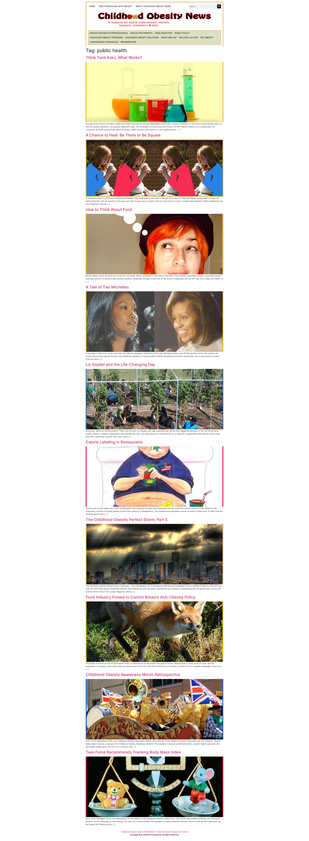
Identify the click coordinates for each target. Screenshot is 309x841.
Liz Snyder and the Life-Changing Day (120, 364)
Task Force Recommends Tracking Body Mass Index (133, 752)
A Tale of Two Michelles (107, 287)
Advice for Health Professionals (109, 33)
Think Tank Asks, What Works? (114, 57)
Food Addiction (163, 33)
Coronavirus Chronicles (104, 42)
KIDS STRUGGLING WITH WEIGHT (115, 6)
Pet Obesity (207, 37)
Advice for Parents (141, 33)
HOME (92, 6)
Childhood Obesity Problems (106, 37)
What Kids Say (169, 37)
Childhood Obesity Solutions (142, 37)
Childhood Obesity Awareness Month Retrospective (133, 674)
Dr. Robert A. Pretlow (179, 832)
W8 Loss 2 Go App (188, 37)
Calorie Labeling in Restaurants (114, 442)
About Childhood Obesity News (153, 6)
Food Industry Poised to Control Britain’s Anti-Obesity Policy (141, 597)
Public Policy (182, 33)
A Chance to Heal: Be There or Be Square (123, 135)
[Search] (219, 6)
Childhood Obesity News (131, 832)
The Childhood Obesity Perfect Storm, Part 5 (127, 519)
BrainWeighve (128, 42)
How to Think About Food (109, 209)
